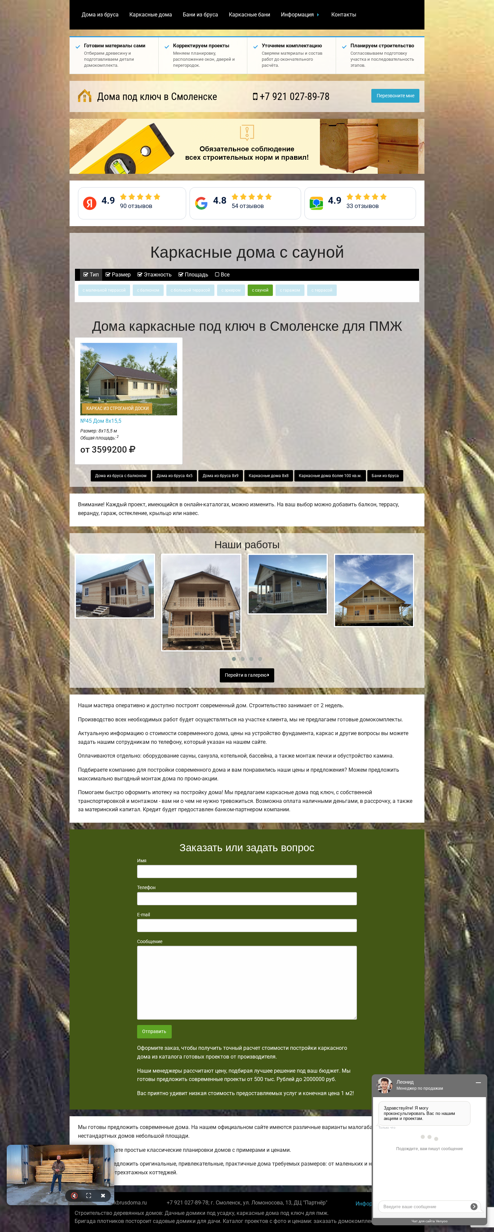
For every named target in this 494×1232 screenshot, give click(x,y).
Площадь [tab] (195, 274)
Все (224, 274)
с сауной (260, 290)
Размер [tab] (121, 274)
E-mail (143, 914)
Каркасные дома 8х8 (269, 475)
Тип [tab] (93, 274)
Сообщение (149, 941)
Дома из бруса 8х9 (221, 475)
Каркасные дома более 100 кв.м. (330, 475)
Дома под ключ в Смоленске (156, 96)
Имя (142, 860)
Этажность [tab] (157, 274)
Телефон (146, 887)
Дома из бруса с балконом (121, 475)
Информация (297, 14)
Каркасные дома (150, 14)
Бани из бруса (200, 14)
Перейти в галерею (246, 675)
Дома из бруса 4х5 (175, 475)
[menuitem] (100, 14)
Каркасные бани (249, 14)
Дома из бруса (100, 14)
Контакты (343, 14)
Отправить (154, 1031)
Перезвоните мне (395, 96)
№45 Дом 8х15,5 (100, 421)
